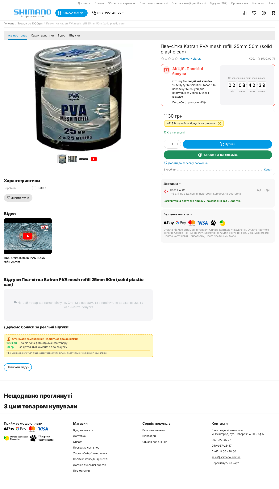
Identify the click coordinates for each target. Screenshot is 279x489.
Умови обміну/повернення (90, 453)
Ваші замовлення (153, 430)
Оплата (99, 3)
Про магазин (239, 3)
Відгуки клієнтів (83, 430)
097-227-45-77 (221, 439)
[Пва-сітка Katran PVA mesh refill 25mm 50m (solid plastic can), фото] (78, 98)
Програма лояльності (154, 3)
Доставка (84, 3)
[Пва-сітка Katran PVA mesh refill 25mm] (28, 236)
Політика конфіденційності (189, 3)
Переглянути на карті (225, 463)
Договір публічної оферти (89, 464)
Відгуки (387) (218, 3)
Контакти (258, 3)
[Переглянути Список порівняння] (244, 13)
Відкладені (149, 435)
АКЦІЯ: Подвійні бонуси (187, 71)
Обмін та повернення (121, 3)
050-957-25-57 (222, 445)
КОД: (252, 58)
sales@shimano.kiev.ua (226, 457)
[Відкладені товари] (254, 13)
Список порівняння (154, 441)
